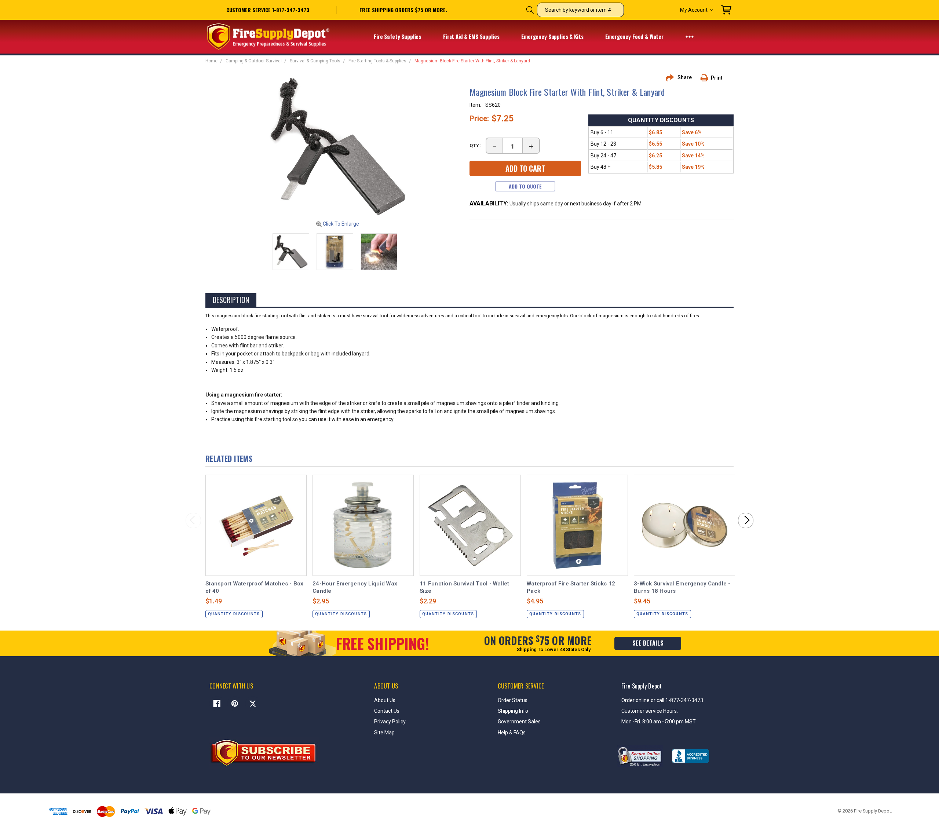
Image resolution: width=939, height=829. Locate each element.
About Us (384, 700)
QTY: (475, 145)
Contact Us (386, 711)
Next (745, 520)
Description (231, 299)
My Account (694, 10)
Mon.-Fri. (631, 721)
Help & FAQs (512, 732)
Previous (193, 520)
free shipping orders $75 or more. (403, 10)
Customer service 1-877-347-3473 (267, 10)
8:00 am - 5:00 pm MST (669, 721)
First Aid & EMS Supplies (472, 36)
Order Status (512, 700)
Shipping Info (513, 711)
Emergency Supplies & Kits (553, 36)
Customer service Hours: (649, 711)
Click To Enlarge (340, 224)
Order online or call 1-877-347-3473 (662, 700)
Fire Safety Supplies (398, 36)
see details (648, 643)
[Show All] (689, 36)
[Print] (707, 78)
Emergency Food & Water (635, 36)
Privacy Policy (390, 721)
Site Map (384, 732)
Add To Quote (525, 186)
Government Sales (519, 721)
